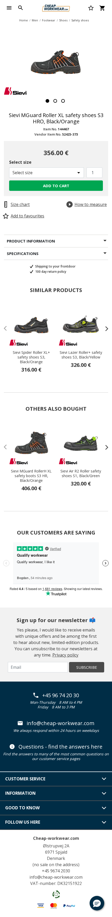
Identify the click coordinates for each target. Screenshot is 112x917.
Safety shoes (80, 20)
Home (23, 20)
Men (35, 20)
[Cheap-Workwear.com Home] (56, 7)
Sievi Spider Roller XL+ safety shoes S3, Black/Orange (31, 357)
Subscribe (86, 667)
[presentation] (104, 328)
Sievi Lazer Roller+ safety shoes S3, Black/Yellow (81, 355)
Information (20, 793)
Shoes (63, 20)
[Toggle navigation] (9, 7)
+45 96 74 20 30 (60, 695)
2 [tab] (55, 101)
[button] (97, 903)
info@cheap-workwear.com (60, 723)
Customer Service (25, 779)
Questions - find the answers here (60, 746)
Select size (20, 162)
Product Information (31, 241)
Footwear (48, 20)
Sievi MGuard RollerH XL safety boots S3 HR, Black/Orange (31, 476)
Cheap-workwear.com (56, 838)
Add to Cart (56, 185)
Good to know (22, 808)
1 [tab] (47, 101)
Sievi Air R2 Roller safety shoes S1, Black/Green (80, 473)
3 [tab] (63, 101)
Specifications (23, 253)
